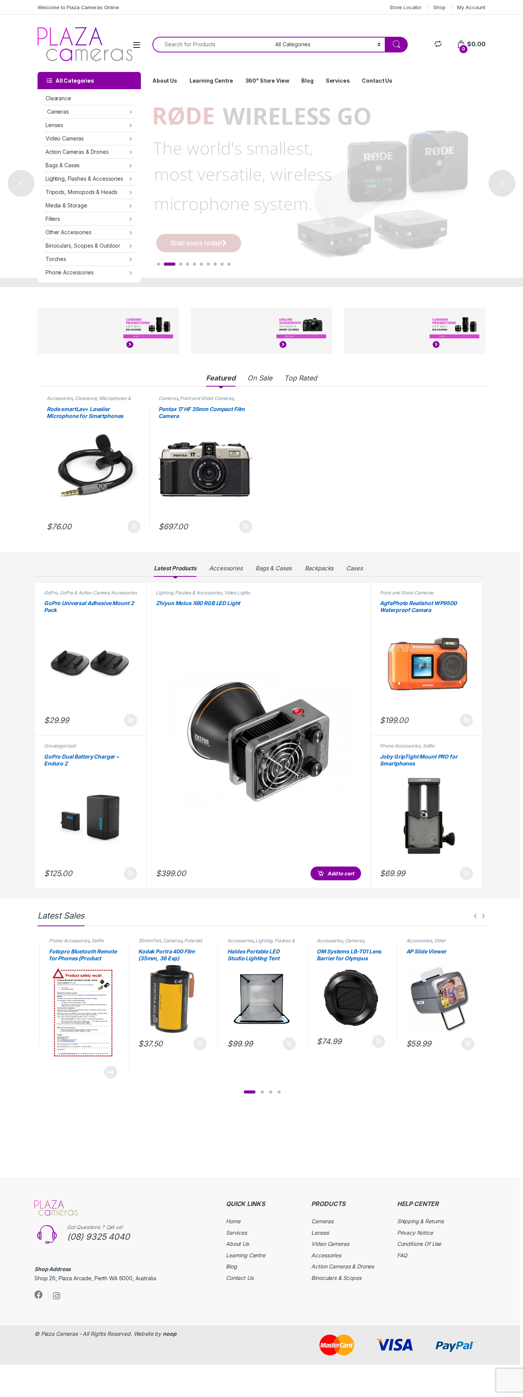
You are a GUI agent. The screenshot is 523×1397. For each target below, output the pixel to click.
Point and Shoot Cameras (207, 398)
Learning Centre (211, 80)
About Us (164, 80)
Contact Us (377, 80)
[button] (249, 1091)
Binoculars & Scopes (336, 1278)
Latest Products (175, 568)
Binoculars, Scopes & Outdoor (83, 245)
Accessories (59, 398)
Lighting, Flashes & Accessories (84, 178)
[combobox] (211, 44)
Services (338, 80)
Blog (307, 80)
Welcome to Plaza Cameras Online (78, 7)
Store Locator (406, 7)
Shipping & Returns (420, 1221)
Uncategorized (59, 746)
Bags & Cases (63, 165)
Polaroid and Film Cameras (170, 943)
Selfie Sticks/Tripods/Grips (407, 748)
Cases (354, 568)
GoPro (50, 593)
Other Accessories (69, 232)
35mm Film (149, 940)
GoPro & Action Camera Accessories (98, 593)
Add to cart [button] (134, 526)
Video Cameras (65, 138)
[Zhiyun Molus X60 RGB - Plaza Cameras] (258, 741)
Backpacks (319, 568)
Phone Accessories (70, 272)
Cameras (57, 111)
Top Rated (300, 378)
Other (440, 940)
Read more (110, 1072)
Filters (53, 218)
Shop (439, 7)
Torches (56, 259)
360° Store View (267, 80)
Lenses (54, 125)
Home (233, 1221)
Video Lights (237, 593)
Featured (220, 378)
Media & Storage (66, 205)
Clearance (58, 98)
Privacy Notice (415, 1232)
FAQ (402, 1255)
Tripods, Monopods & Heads (82, 192)
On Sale (259, 378)
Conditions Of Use (419, 1243)
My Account (471, 7)
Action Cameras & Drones (77, 152)
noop (169, 1333)
